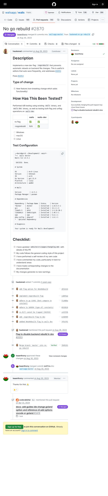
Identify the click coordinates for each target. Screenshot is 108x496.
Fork (82, 12)
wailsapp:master (56, 34)
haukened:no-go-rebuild (80, 34)
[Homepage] (54, 4)
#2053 (58, 71)
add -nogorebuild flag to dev (32, 317)
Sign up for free (14, 427)
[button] (64, 51)
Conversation (16, 44)
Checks (54, 44)
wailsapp (10, 12)
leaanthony (22, 34)
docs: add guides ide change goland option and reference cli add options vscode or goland (34, 409)
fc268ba (65, 301)
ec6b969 (65, 317)
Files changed (73, 44)
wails (21, 12)
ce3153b (65, 312)
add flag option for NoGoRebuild (33, 289)
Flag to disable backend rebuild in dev (88, 110)
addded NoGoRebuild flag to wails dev (36, 322)
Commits (36, 44)
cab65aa (65, 296)
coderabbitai (25, 400)
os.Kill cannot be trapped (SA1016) (35, 312)
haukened (17, 51)
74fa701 (65, 322)
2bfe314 (65, 289)
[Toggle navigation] (5, 4)
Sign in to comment (29, 430)
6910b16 (65, 307)
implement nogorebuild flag (31, 296)
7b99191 (65, 345)
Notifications (66, 12)
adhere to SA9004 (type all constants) (36, 307)
